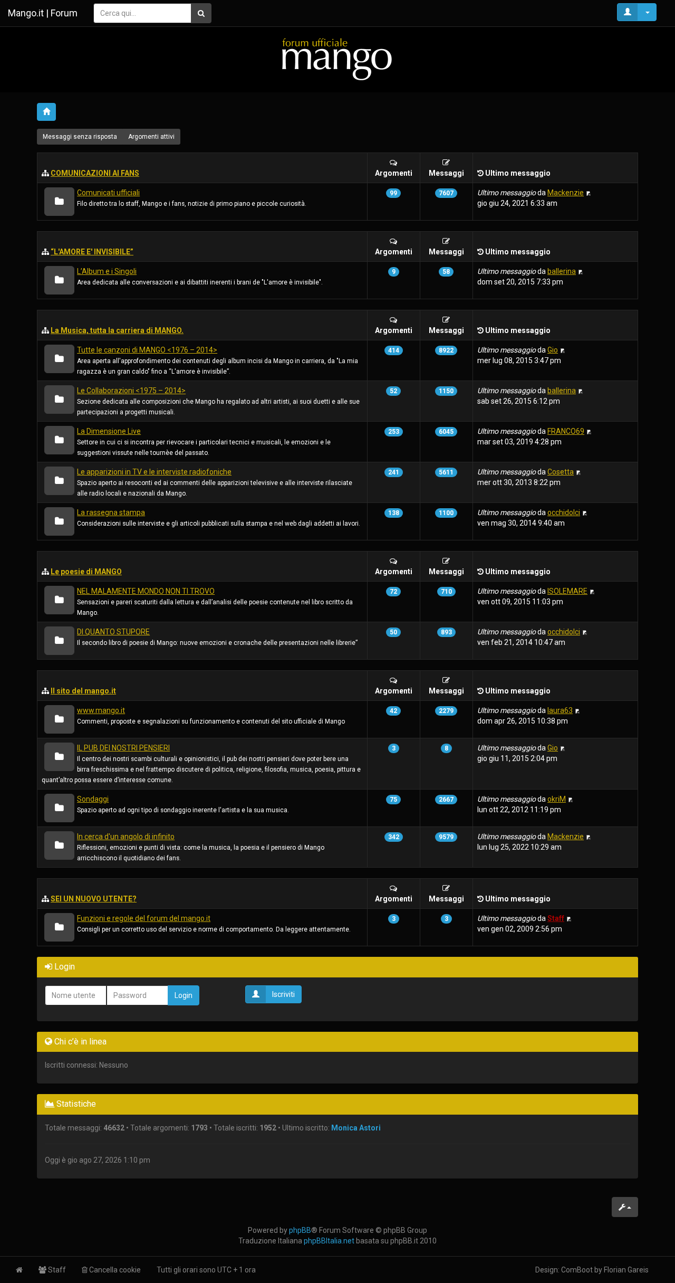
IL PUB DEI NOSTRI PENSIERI (123, 748)
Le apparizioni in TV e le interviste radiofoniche (154, 472)
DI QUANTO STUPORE (113, 632)
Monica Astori (356, 1128)
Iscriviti (283, 994)
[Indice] (337, 59)
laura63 (560, 710)
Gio (552, 350)
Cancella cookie (114, 1270)
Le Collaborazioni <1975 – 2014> (131, 390)
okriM (556, 799)
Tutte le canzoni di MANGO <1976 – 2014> (147, 350)
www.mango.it (101, 710)
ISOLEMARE (567, 591)
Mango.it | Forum (43, 12)
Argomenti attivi (151, 136)
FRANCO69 (565, 431)
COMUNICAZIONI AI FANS (95, 173)
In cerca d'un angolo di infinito (126, 836)
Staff (555, 918)
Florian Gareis (626, 1270)
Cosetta (560, 472)
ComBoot (577, 1270)
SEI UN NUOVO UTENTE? (94, 899)
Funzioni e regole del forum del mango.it (143, 918)
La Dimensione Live (109, 431)
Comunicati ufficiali (108, 192)
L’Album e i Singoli (107, 271)
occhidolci (563, 512)
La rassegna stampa (111, 512)
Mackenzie (565, 192)
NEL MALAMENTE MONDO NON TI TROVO (146, 591)
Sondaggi (93, 799)
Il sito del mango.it (83, 691)
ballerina (561, 271)
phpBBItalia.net (329, 1241)
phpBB (300, 1230)
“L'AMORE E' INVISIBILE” (92, 252)
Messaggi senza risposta (80, 136)
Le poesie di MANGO (86, 571)
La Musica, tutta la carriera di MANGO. (117, 330)
